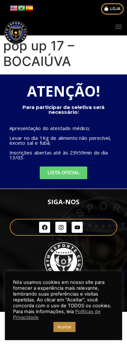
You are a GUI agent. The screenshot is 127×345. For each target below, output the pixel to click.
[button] (112, 9)
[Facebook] (44, 227)
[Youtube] (77, 227)
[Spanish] (29, 10)
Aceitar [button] (64, 326)
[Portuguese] (21, 10)
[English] (14, 10)
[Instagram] (60, 227)
